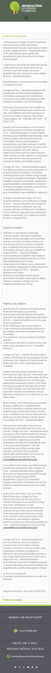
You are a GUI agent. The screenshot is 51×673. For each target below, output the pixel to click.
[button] (26, 18)
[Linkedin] (32, 667)
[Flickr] (36, 667)
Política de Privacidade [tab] (14, 36)
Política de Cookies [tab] (12, 599)
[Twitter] (15, 667)
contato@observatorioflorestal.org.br (20, 459)
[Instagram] (19, 667)
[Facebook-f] (24, 667)
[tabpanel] (25, 318)
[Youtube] (28, 667)
